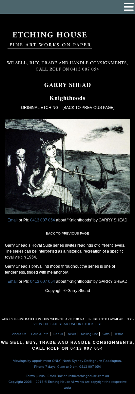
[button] (129, 6)
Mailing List (89, 334)
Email (13, 220)
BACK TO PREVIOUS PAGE (67, 233)
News (72, 334)
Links (41, 376)
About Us (19, 334)
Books (58, 334)
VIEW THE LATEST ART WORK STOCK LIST (67, 324)
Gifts (106, 334)
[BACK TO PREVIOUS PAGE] (88, 107)
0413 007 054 (43, 220)
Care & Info (39, 334)
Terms (118, 334)
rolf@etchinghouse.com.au (88, 376)
